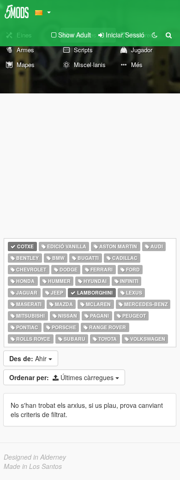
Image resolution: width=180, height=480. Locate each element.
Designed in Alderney (35, 457)
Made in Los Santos (33, 466)
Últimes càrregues (62, 377)
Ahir (28, 358)
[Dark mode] (154, 34)
